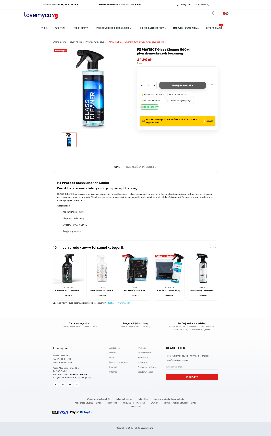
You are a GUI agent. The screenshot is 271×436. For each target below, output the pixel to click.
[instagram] (63, 384)
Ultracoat (68, 287)
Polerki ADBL (135, 407)
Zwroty (154, 403)
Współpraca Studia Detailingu (88, 403)
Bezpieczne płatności (119, 362)
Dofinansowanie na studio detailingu (180, 403)
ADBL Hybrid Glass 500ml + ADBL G (135, 291)
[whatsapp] (77, 384)
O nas (111, 357)
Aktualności (114, 348)
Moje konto (142, 362)
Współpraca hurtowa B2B (98, 399)
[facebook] (56, 384)
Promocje (142, 348)
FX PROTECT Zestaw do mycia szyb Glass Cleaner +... (169, 291)
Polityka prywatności (147, 367)
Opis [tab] (117, 167)
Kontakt (113, 367)
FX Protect (169, 287)
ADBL (135, 287)
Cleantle (102, 287)
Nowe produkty (144, 353)
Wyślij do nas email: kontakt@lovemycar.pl (72, 377)
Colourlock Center (124, 399)
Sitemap (113, 372)
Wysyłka (127, 403)
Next (215, 246)
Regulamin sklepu (145, 372)
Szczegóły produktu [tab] (141, 167)
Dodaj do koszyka (182, 85)
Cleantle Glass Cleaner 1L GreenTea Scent (102, 291)
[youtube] (70, 384)
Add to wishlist (212, 85)
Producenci (112, 403)
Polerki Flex (143, 399)
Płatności (140, 403)
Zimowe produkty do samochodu (169, 399)
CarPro (202, 287)
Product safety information (117, 303)
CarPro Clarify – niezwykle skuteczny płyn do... (203, 291)
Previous (210, 246)
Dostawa (113, 353)
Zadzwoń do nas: (50, 5)
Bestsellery (143, 357)
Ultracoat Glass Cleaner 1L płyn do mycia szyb (68, 291)
